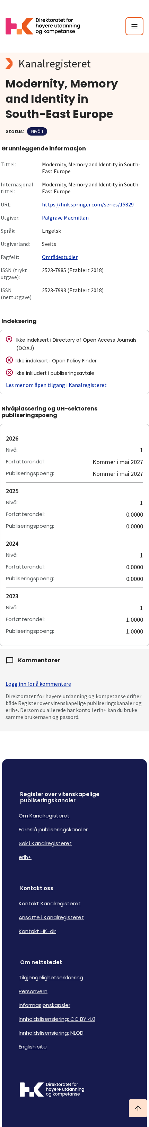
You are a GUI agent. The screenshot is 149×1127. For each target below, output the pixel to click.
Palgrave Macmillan (65, 217)
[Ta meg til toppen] (138, 1108)
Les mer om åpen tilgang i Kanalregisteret (56, 384)
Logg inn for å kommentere (38, 683)
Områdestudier (60, 256)
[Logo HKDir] (74, 1090)
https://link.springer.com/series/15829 (88, 204)
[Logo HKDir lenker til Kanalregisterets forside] (47, 26)
